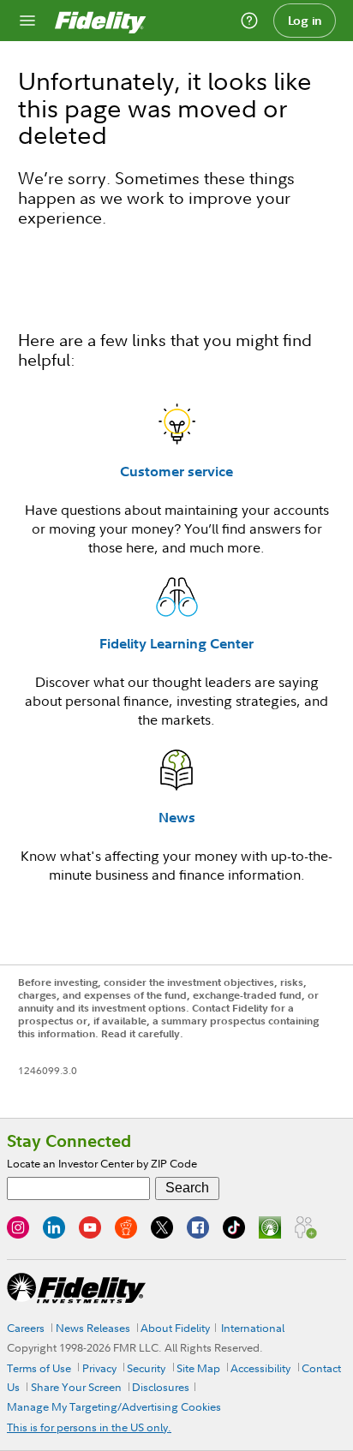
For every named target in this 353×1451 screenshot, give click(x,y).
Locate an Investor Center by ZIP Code (102, 1163)
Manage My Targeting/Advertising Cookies (114, 1406)
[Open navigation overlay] (27, 20)
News (177, 817)
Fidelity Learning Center (176, 643)
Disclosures (160, 1387)
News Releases (93, 1328)
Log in (305, 20)
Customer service (176, 471)
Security (146, 1368)
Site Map (198, 1368)
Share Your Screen (76, 1387)
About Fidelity (175, 1328)
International (252, 1328)
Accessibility (260, 1368)
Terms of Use (39, 1368)
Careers (26, 1328)
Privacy (99, 1368)
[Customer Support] (249, 20)
